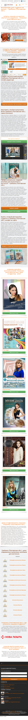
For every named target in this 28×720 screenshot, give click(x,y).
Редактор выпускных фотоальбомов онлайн (14, 104)
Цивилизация (6, 429)
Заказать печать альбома (14, 141)
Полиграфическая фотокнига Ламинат (18, 565)
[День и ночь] (14, 294)
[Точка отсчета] (14, 452)
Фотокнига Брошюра (17, 610)
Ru (26, 4)
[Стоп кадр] (14, 334)
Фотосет (4, 507)
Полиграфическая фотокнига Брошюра (17, 590)
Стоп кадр (5, 350)
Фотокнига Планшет (17, 615)
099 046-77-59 (17, 0)
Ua (22, 4)
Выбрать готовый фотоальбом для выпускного (14, 246)
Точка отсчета (6, 468)
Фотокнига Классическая (17, 600)
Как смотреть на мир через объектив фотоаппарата (13, 697)
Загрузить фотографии (14, 211)
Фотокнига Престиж (18, 605)
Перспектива (6, 389)
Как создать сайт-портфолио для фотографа (14, 693)
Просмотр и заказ (14, 313)
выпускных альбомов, (5, 712)
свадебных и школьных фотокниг (14, 712)
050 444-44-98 (4, 0)
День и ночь (6, 311)
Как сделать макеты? (14, 138)
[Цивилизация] (14, 412)
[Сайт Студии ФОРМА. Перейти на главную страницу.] (8, 5)
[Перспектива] (14, 373)
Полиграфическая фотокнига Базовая (18, 560)
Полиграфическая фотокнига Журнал (18, 575)
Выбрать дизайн (14, 208)
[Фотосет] (14, 491)
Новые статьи (6, 689)
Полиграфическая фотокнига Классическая (17, 580)
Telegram (24, 0)
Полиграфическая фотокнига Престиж (18, 585)
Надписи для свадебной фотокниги (12, 701)
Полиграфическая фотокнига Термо (17, 570)
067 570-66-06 (10, 0)
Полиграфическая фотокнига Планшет (18, 595)
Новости (4, 682)
